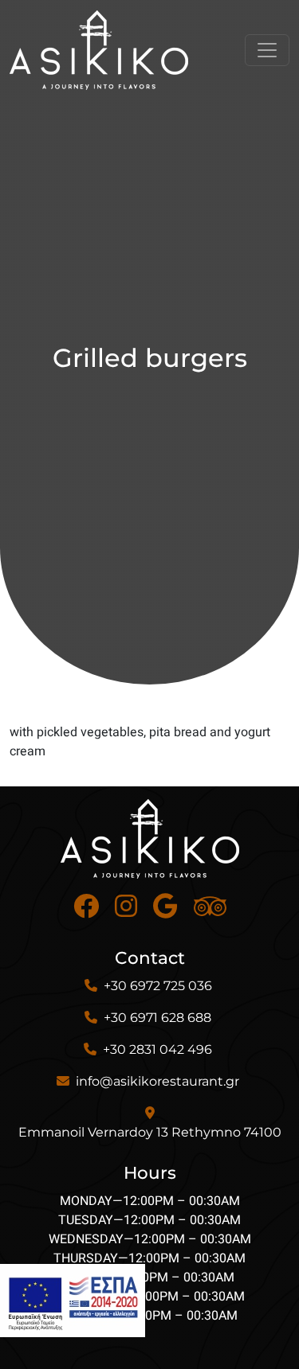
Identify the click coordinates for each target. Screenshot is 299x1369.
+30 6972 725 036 (158, 985)
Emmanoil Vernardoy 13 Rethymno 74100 (149, 1132)
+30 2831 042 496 (157, 1049)
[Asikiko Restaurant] (99, 50)
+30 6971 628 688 (157, 1017)
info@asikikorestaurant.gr (157, 1081)
